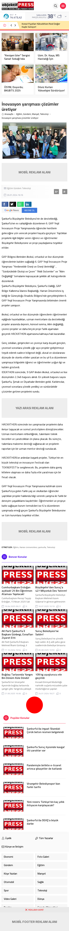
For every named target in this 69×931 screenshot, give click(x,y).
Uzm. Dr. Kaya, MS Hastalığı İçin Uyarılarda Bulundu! (49, 59)
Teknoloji (44, 114)
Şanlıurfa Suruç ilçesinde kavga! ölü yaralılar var (46, 748)
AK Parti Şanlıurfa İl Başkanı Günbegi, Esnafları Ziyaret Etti (17, 634)
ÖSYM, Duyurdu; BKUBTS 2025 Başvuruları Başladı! (16, 90)
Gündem (27, 114)
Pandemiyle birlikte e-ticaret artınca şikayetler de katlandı (44, 767)
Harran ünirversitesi (28, 547)
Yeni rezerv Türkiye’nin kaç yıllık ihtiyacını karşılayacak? (45, 803)
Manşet (35, 114)
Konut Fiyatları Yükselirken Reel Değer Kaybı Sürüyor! (41, 25)
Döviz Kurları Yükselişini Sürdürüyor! (51, 88)
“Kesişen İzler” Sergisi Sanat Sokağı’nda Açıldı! (17, 59)
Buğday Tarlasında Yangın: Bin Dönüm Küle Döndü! (17, 676)
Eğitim (19, 114)
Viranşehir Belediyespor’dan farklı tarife (43, 785)
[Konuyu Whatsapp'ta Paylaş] (20, 204)
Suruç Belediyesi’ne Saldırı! (47, 632)
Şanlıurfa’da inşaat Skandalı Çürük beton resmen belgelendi (45, 730)
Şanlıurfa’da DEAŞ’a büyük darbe (42, 822)
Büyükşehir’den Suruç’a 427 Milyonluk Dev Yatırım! (51, 589)
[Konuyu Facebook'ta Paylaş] (5, 204)
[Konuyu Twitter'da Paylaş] (12, 204)
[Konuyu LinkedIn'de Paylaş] (28, 204)
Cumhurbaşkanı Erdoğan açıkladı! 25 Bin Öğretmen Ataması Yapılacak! (17, 591)
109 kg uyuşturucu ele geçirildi (48, 676)
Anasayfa (9, 114)
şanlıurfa (42, 547)
